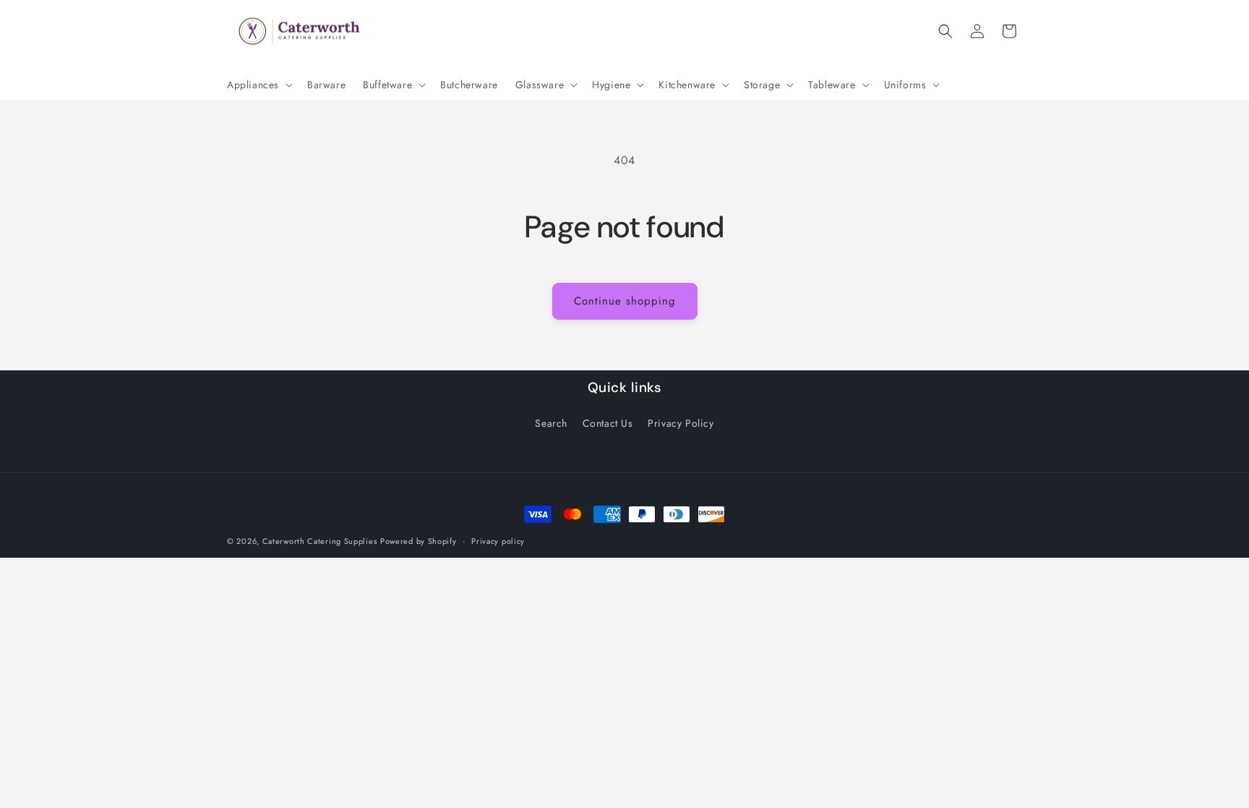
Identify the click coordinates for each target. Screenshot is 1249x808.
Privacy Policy (680, 423)
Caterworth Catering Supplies (319, 541)
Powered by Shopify (418, 541)
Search (551, 423)
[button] (258, 84)
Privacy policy (498, 541)
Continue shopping (625, 301)
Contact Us (608, 423)
